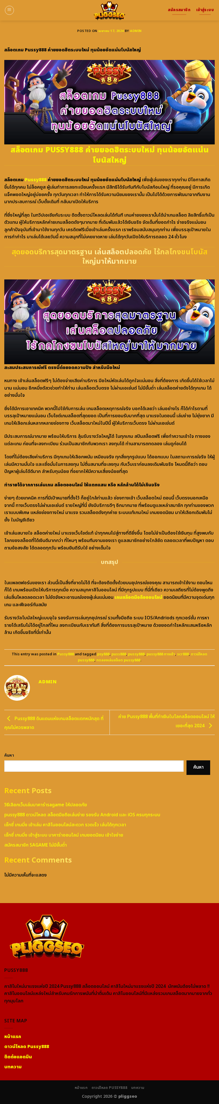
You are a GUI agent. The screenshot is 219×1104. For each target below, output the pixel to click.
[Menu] (9, 10)
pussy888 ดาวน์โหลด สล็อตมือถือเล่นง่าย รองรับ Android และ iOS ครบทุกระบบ (82, 814)
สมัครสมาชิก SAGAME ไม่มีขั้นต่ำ (35, 845)
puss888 (118, 654)
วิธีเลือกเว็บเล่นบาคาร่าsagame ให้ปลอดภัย (45, 804)
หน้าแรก (81, 1088)
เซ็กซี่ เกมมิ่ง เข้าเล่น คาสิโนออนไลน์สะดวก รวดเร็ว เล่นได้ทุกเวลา (65, 824)
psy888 (103, 654)
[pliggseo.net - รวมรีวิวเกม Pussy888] (109, 10)
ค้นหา (9, 755)
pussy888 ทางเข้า (161, 654)
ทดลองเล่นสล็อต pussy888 (118, 660)
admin (136, 31)
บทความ (138, 1088)
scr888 (183, 654)
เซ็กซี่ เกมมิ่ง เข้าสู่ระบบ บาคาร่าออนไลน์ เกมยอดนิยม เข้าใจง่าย (63, 835)
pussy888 (136, 654)
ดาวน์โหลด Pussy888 (109, 1088)
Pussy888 (35, 179)
